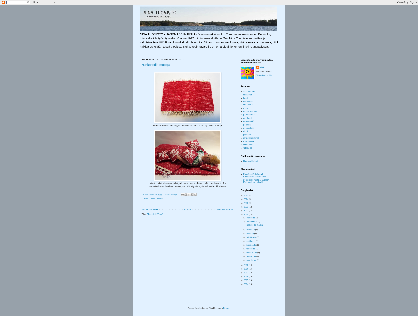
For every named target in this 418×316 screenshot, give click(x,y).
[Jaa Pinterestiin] (195, 194)
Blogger (226, 308)
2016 (246, 276)
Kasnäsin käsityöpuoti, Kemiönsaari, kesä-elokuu (254, 175)
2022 (246, 207)
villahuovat (248, 145)
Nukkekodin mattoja (156, 65)
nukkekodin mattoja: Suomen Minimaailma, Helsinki (256, 181)
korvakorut (248, 105)
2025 (246, 195)
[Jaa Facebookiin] (191, 194)
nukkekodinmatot (156, 198)
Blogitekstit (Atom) (155, 214)
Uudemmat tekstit (150, 209)
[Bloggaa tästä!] (185, 194)
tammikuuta (251, 260)
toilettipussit (248, 141)
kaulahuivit (248, 101)
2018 (246, 269)
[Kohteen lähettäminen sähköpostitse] (182, 194)
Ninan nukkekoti (250, 161)
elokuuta (250, 233)
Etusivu (187, 209)
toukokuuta (251, 245)
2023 (246, 203)
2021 (246, 210)
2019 (246, 265)
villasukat (247, 148)
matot (245, 108)
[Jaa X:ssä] (188, 194)
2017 (246, 273)
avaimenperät (249, 91)
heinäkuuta (251, 237)
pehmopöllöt (248, 121)
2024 (246, 199)
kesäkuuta (251, 241)
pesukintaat (248, 128)
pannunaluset (249, 115)
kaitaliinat (247, 95)
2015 (246, 280)
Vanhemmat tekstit (225, 209)
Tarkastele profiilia (264, 75)
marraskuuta (252, 221)
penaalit (246, 125)
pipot (245, 131)
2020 (246, 214)
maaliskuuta (251, 253)
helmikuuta (251, 256)
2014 (246, 284)
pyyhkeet (247, 135)
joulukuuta (251, 218)
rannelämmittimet (251, 138)
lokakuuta (250, 230)
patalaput (247, 118)
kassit (245, 98)
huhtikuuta (251, 249)
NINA (262, 67)
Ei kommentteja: (171, 194)
